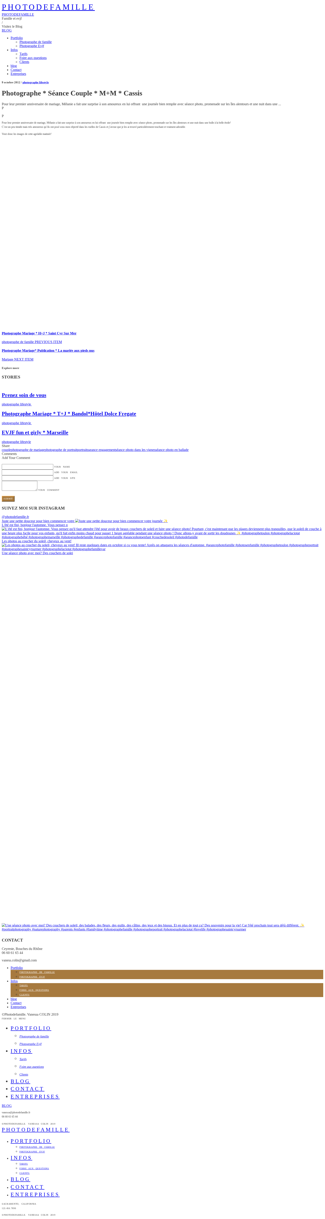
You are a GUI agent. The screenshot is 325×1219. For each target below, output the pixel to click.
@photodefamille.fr (15, 517)
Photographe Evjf (31, 46)
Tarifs (23, 54)
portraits (82, 450)
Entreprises (18, 74)
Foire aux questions (33, 58)
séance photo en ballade (172, 450)
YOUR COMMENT (48, 490)
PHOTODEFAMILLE (48, 7)
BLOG (7, 30)
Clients (24, 62)
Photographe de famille (35, 42)
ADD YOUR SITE (64, 478)
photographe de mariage (28, 450)
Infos (14, 50)
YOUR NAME (62, 467)
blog (14, 66)
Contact (16, 70)
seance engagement (101, 450)
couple (6, 450)
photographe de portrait (61, 450)
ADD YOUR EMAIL (66, 472)
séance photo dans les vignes (135, 450)
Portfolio (17, 38)
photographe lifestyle (36, 82)
